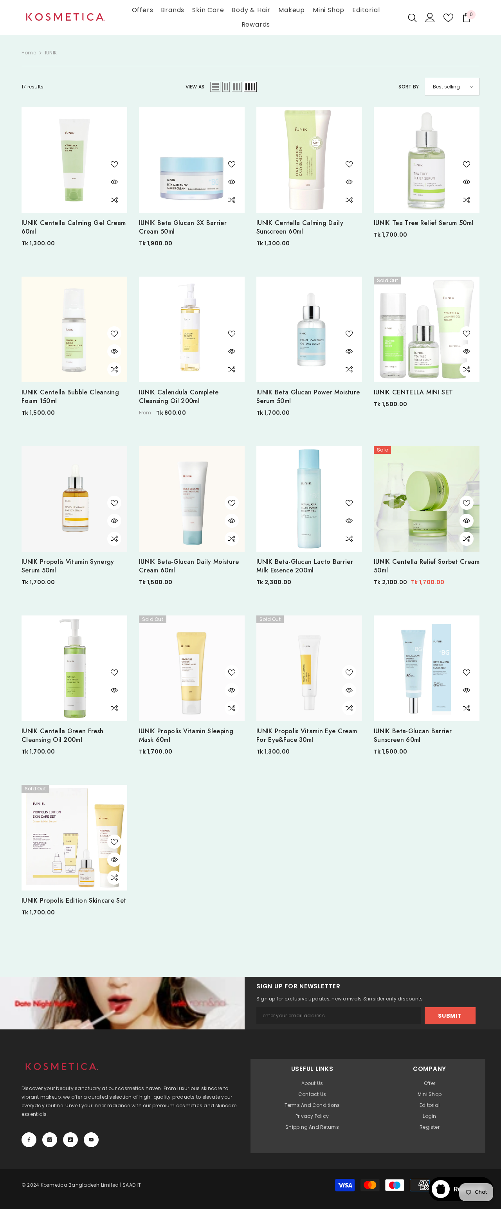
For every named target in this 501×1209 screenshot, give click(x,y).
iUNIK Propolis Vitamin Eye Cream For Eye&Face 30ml (306, 735)
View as (195, 86)
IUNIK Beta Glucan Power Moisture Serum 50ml (308, 396)
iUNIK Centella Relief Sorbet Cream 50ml (426, 566)
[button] (215, 87)
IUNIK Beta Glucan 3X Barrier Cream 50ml (183, 227)
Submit (449, 1016)
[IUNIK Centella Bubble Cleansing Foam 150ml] (74, 329)
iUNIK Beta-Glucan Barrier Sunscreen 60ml (413, 735)
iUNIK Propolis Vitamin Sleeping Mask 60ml (186, 735)
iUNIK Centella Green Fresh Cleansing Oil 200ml (62, 735)
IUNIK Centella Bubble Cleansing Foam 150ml (70, 396)
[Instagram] (49, 1139)
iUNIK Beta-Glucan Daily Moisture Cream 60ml (189, 566)
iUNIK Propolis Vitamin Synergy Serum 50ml (68, 566)
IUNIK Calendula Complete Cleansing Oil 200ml (179, 396)
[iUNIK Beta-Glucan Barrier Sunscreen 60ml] (426, 668)
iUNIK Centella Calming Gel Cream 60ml (74, 227)
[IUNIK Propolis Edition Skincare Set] (74, 838)
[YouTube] (91, 1139)
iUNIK (51, 52)
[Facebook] (29, 1139)
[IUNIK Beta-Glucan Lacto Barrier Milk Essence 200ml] (309, 499)
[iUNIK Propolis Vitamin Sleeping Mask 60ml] (192, 668)
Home (29, 52)
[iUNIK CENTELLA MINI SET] (426, 329)
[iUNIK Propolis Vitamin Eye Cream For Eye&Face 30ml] (309, 668)
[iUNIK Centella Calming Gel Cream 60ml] (74, 160)
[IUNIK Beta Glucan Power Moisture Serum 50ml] (309, 329)
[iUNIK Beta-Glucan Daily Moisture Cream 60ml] (192, 499)
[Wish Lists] (448, 18)
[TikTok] (70, 1139)
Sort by (408, 86)
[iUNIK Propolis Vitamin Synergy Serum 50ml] (74, 499)
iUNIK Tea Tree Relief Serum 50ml (423, 223)
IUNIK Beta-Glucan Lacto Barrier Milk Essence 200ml (304, 566)
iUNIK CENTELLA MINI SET (413, 392)
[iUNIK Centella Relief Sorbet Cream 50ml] (426, 499)
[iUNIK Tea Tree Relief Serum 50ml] (426, 160)
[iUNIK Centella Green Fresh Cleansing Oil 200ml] (74, 668)
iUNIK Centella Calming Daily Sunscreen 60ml (299, 227)
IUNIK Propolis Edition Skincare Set (74, 900)
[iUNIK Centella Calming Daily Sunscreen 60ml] (309, 160)
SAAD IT (132, 1185)
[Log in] (430, 17)
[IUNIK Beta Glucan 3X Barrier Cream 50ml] (192, 160)
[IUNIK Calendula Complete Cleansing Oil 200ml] (192, 329)
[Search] (412, 17)
